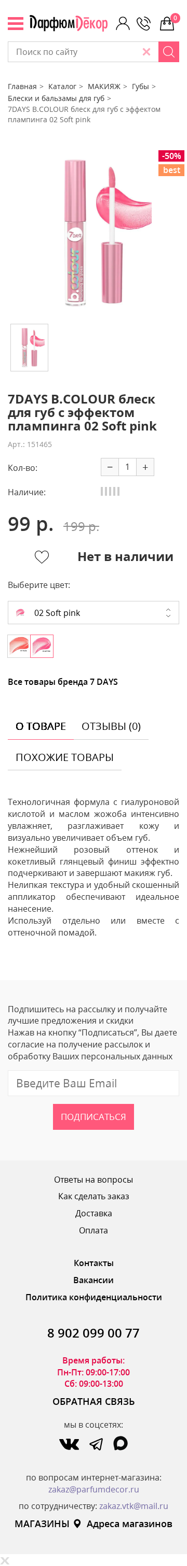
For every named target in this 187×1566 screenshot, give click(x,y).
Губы (140, 86)
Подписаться (93, 1117)
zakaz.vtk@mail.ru (133, 1506)
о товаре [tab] (41, 726)
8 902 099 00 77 (93, 1332)
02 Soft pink (56, 613)
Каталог (62, 86)
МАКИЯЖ (104, 86)
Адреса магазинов (129, 1523)
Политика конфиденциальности (93, 1297)
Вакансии (93, 1280)
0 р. (176, 17)
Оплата (93, 1230)
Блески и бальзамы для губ (56, 98)
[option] (93, 233)
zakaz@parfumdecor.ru (93, 1489)
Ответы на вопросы (93, 1179)
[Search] (168, 51)
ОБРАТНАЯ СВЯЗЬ (93, 1401)
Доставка (93, 1213)
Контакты (94, 1263)
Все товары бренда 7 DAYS (63, 681)
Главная (22, 86)
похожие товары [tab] (65, 757)
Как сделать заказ (93, 1196)
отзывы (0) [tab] (111, 726)
